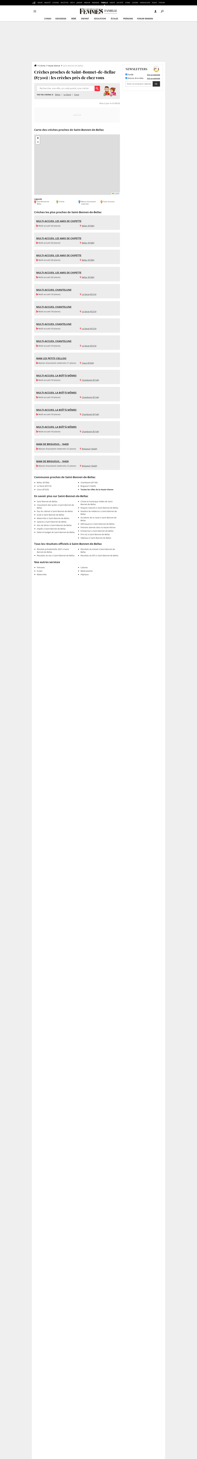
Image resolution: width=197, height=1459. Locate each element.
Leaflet (116, 193)
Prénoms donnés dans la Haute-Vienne (98, 527)
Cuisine (55, 2)
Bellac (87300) (88, 225)
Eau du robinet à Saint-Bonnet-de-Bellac (55, 511)
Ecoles (39, 571)
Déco (72, 2)
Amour (87, 2)
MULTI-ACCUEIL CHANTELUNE (53, 289)
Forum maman (145, 18)
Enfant (85, 18)
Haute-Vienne (54, 65)
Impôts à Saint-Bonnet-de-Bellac (51, 528)
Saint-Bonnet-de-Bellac (47, 501)
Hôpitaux (85, 574)
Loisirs (135, 2)
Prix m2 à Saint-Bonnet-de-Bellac (95, 534)
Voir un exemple (153, 75)
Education (100, 18)
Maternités (42, 574)
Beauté (47, 2)
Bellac (57, 94)
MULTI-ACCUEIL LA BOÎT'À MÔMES (56, 375)
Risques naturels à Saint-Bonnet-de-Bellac (99, 507)
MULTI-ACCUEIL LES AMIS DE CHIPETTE (58, 221)
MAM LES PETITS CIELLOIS (51, 358)
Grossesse (60, 18)
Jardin (79, 2)
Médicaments (87, 571)
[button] (38, 138)
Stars (127, 2)
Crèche (42, 65)
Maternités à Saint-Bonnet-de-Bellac (53, 518)
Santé (112, 2)
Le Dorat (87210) (89, 294)
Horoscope (145, 2)
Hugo (154, 2)
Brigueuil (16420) (89, 448)
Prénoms (128, 18)
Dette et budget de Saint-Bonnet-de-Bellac (56, 532)
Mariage (95, 2)
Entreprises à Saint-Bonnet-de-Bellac (97, 531)
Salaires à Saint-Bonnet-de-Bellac (52, 521)
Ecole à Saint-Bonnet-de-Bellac (50, 514)
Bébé (73, 18)
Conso (47, 18)
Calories (84, 567)
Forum (162, 2)
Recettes (64, 2)
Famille (104, 2)
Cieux (76, 94)
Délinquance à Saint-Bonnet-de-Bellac (98, 524)
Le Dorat (67, 94)
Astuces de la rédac (135, 78)
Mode (40, 2)
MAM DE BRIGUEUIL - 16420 (52, 444)
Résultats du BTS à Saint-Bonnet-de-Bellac (99, 555)
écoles (114, 18)
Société (120, 2)
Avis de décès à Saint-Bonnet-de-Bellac (54, 525)
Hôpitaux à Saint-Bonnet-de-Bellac (96, 538)
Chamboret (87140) (90, 380)
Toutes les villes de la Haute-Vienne (97, 489)
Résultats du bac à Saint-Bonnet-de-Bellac (56, 555)
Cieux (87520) (88, 363)
